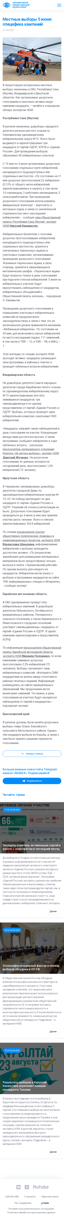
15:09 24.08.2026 (12, 1050)
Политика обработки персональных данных (31, 1212)
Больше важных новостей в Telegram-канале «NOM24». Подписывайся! (30, 771)
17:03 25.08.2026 (12, 810)
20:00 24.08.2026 (12, 930)
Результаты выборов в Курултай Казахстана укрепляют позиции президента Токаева (24, 1086)
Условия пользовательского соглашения (31, 1208)
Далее (53, 911)
